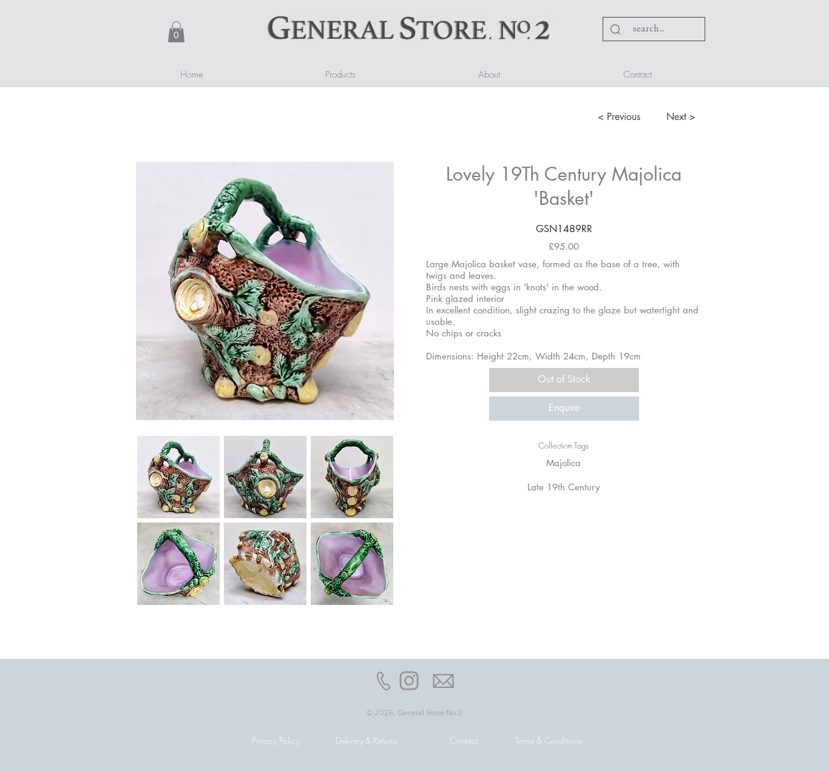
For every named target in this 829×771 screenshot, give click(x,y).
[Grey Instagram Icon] (409, 680)
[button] (176, 31)
